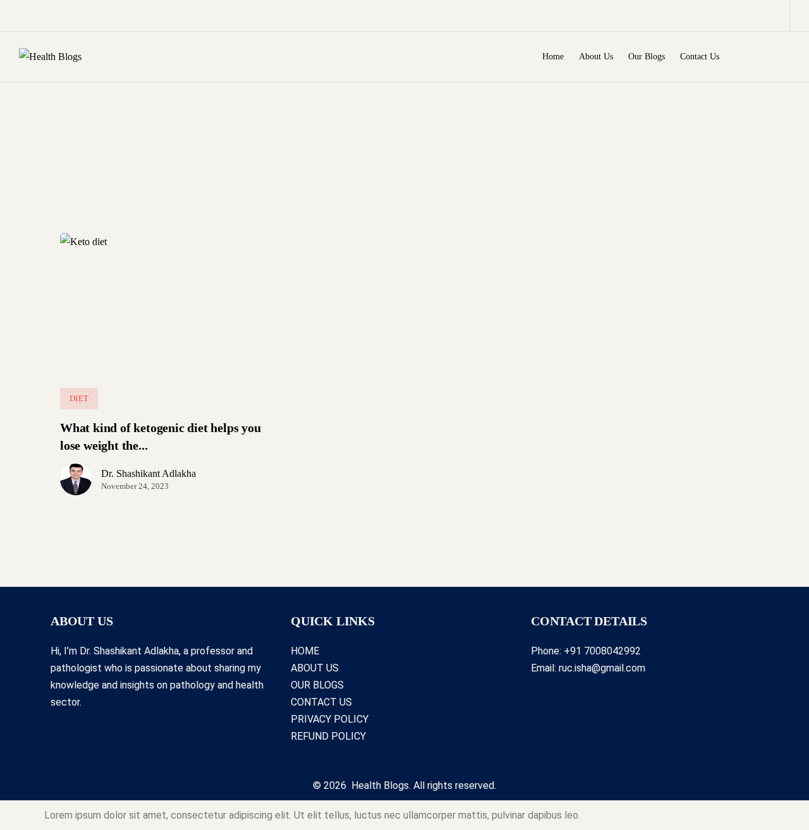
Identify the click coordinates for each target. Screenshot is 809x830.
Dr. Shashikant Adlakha (148, 474)
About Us (596, 56)
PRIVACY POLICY (329, 719)
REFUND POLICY (328, 736)
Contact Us (699, 56)
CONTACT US (321, 702)
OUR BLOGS (317, 685)
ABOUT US (315, 668)
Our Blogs (646, 56)
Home (553, 56)
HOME (305, 651)
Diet (79, 398)
